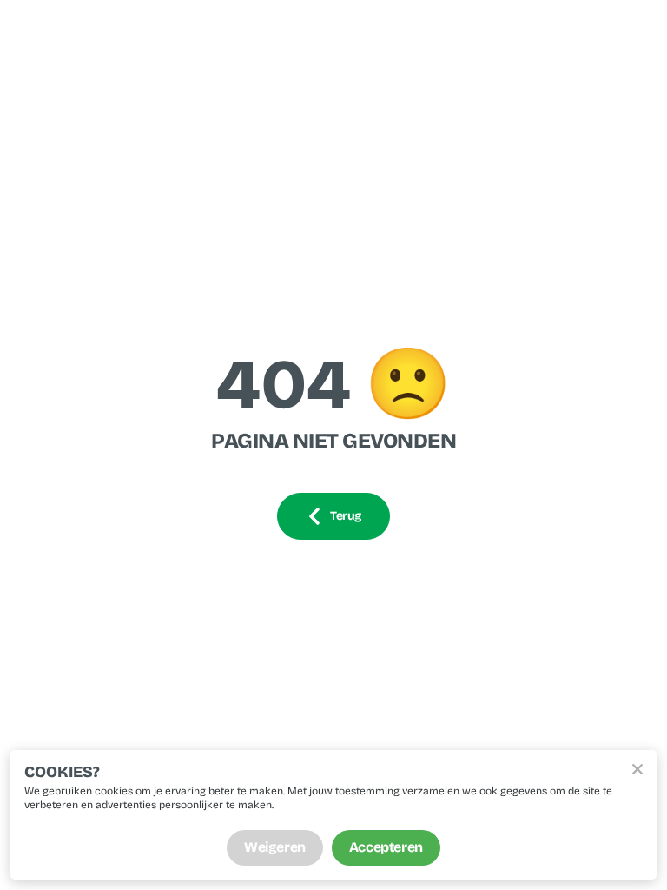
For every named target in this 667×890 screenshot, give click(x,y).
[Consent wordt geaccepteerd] (637, 769)
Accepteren (386, 847)
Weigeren (275, 847)
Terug (345, 515)
